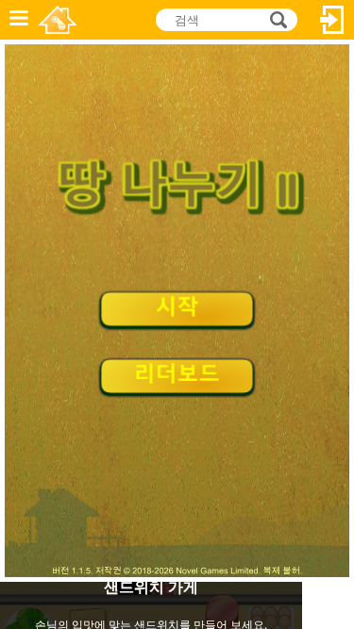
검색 (275, 19)
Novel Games (57, 20)
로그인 (332, 20)
